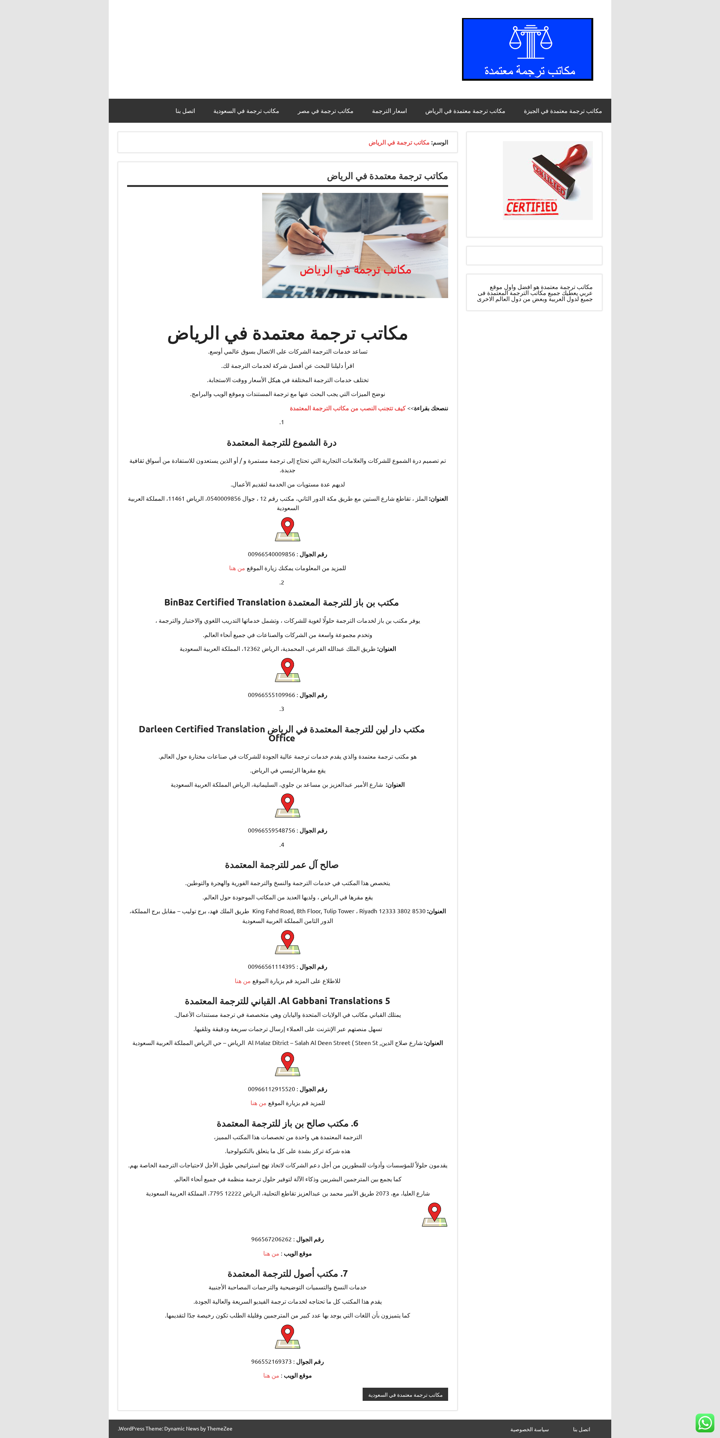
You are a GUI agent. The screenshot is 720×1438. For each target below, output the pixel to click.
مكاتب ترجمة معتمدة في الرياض (465, 111)
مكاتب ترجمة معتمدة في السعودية (405, 1394)
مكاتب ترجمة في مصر (326, 111)
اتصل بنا (185, 111)
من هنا (238, 567)
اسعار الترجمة (389, 111)
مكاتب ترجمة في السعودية (246, 111)
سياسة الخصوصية (529, 1429)
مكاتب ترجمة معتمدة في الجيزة (563, 111)
